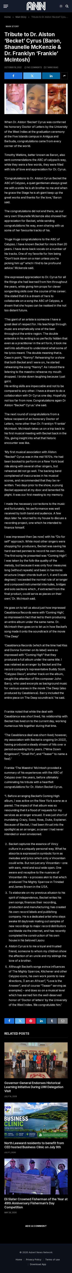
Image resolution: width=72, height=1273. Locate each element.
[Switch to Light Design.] (61, 6)
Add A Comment (36, 1225)
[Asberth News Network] (36, 6)
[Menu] (5, 6)
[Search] (67, 6)
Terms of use (52, 1259)
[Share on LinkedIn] (51, 75)
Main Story (12, 26)
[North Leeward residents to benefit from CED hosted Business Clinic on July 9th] (36, 1120)
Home (19, 1259)
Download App (38, 1264)
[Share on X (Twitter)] (32, 75)
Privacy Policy (33, 1259)
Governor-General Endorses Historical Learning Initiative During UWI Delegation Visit (33, 1087)
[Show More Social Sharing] (64, 75)
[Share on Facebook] (13, 75)
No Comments (34, 67)
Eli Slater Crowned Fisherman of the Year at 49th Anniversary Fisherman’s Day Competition (36, 1203)
